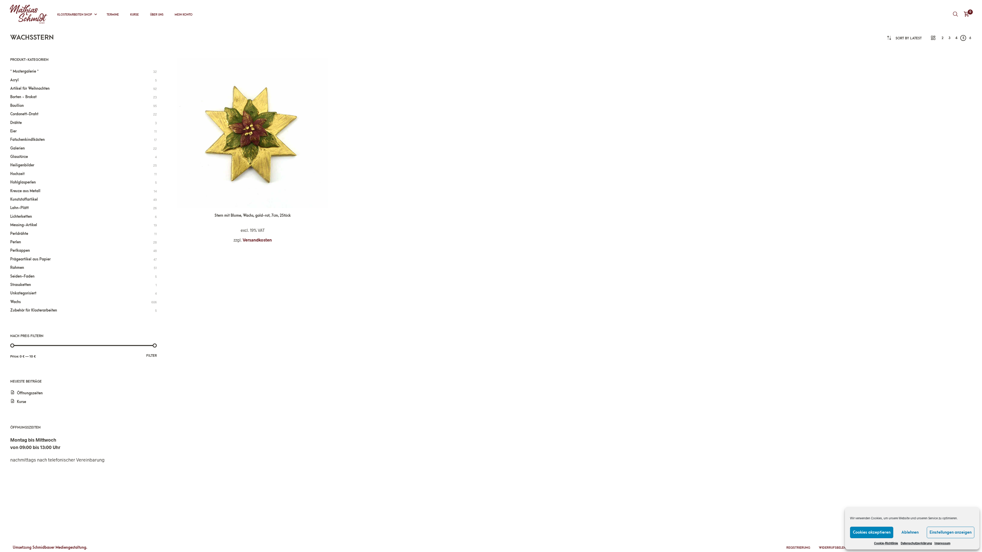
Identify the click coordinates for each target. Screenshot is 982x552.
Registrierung (798, 547)
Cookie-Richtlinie (886, 543)
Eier (13, 131)
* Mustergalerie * (24, 71)
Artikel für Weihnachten (30, 88)
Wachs (15, 302)
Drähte (16, 123)
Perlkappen (20, 250)
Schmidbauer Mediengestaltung (59, 547)
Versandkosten (257, 239)
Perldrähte (19, 234)
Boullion (17, 105)
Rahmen (17, 268)
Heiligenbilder (22, 165)
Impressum (942, 543)
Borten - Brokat (23, 97)
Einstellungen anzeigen (951, 532)
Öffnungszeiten (30, 393)
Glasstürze (19, 157)
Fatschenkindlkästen (27, 139)
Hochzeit (17, 174)
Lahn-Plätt (19, 208)
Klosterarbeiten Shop (74, 14)
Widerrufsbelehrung (836, 547)
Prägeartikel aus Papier (30, 259)
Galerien (17, 148)
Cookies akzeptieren (871, 532)
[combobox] (909, 38)
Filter (151, 356)
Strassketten (20, 285)
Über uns (156, 14)
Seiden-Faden (22, 276)
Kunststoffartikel (24, 199)
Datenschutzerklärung (916, 543)
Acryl (14, 80)
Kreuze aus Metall (25, 191)
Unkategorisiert (23, 293)
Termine (113, 14)
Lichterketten (21, 216)
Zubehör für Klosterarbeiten (33, 310)
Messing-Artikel (23, 225)
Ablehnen (910, 532)
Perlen (15, 242)
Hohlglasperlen (23, 182)
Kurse (134, 14)
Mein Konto (184, 14)
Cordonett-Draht (24, 114)
